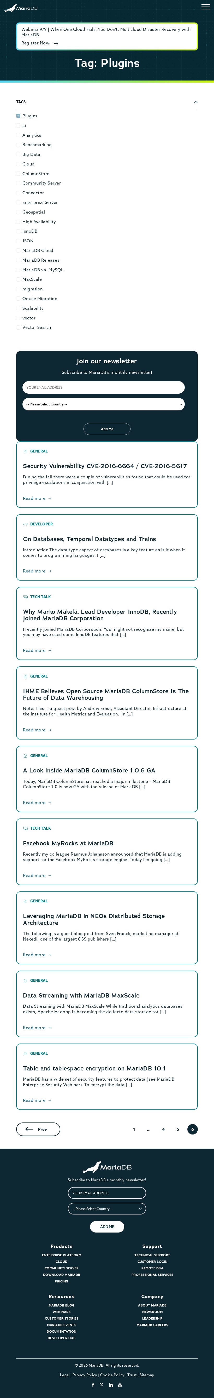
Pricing (61, 1281)
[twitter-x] (101, 1384)
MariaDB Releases (41, 260)
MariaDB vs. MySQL (42, 269)
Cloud (28, 164)
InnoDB (29, 231)
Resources (62, 1296)
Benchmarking (37, 144)
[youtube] (120, 1384)
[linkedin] (111, 1384)
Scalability (33, 308)
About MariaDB (152, 1305)
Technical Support (152, 1255)
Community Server (41, 183)
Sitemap (147, 1375)
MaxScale (32, 279)
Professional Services (153, 1275)
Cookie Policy (112, 1375)
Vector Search (36, 327)
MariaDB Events (61, 1325)
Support (152, 1246)
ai (24, 125)
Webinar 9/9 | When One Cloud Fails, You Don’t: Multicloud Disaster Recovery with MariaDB (106, 32)
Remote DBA (152, 1268)
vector (28, 317)
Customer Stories (61, 1318)
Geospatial (33, 212)
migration (32, 288)
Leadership (152, 1318)
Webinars (61, 1312)
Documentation (61, 1331)
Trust (132, 1375)
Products (62, 1246)
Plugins (30, 115)
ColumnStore (36, 173)
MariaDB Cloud (38, 250)
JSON (27, 240)
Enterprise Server (40, 202)
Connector (33, 192)
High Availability (39, 221)
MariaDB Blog (62, 1305)
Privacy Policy (85, 1375)
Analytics (31, 135)
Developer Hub (62, 1338)
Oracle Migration (39, 298)
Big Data (31, 154)
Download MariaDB (61, 1275)
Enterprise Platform (61, 1255)
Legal (65, 1375)
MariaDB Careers (152, 1325)
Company (152, 1296)
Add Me (107, 429)
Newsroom (152, 1312)
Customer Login (153, 1262)
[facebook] (93, 1384)
